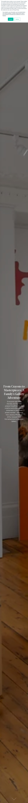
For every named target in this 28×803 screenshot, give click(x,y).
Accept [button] (10, 19)
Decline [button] (17, 19)
